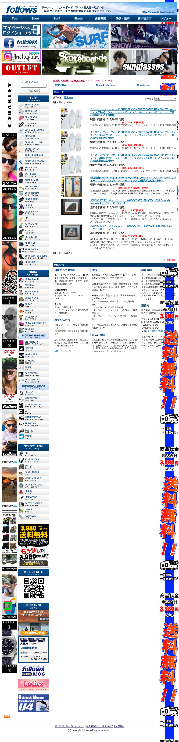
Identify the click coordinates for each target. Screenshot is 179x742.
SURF (65, 80)
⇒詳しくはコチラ (63, 351)
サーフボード (78, 80)
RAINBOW (60, 85)
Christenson (143, 85)
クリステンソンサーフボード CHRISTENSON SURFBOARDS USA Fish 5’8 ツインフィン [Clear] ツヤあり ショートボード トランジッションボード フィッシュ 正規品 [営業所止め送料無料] (133, 112)
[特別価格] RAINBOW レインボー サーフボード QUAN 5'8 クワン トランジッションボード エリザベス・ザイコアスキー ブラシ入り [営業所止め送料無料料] (133, 179)
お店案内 (119, 726)
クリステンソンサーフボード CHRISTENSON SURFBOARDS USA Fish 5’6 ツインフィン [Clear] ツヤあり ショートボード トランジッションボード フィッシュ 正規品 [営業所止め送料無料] (133, 135)
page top (171, 260)
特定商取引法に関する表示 (99, 726)
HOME (56, 80)
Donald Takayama (105, 85)
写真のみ (68, 97)
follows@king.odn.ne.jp (161, 331)
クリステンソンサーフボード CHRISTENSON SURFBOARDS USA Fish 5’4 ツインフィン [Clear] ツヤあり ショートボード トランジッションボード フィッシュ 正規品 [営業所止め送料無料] (133, 158)
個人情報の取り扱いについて (69, 726)
